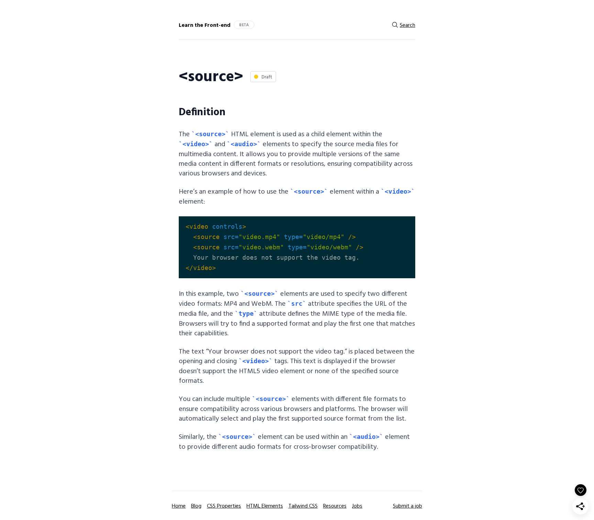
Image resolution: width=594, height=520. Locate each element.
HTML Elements (264, 505)
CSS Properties (224, 505)
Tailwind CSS (303, 505)
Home (179, 505)
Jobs (357, 505)
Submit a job (407, 505)
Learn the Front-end (204, 24)
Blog (196, 505)
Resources (334, 505)
